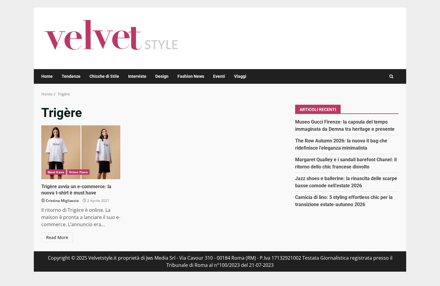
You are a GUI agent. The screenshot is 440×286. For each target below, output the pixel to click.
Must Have (56, 172)
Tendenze (71, 76)
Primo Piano (78, 172)
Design (162, 76)
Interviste (137, 76)
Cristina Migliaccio (62, 200)
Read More (57, 237)
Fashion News (190, 76)
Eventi (219, 76)
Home (47, 76)
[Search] (391, 76)
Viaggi (240, 76)
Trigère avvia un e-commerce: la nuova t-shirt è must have (80, 152)
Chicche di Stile (104, 76)
